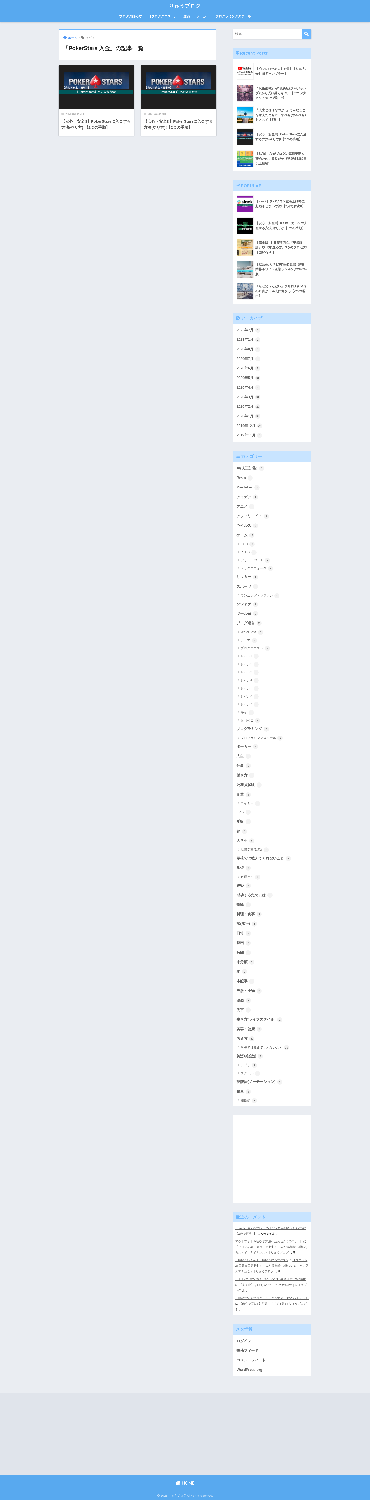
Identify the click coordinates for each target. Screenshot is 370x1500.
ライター (249, 803)
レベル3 (249, 672)
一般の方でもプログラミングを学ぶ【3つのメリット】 (272, 1298)
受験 (243, 821)
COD (247, 544)
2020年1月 (248, 416)
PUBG (247, 552)
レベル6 (249, 696)
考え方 (245, 1039)
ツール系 (246, 614)
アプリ (248, 1065)
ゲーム (245, 535)
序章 (246, 712)
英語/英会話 (249, 1056)
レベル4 (249, 680)
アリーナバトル (254, 560)
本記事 (245, 981)
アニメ (245, 506)
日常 (243, 933)
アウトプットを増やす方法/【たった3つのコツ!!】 (268, 1241)
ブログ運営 (249, 623)
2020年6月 (248, 368)
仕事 (243, 766)
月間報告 (249, 720)
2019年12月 (249, 426)
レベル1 (249, 656)
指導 (243, 905)
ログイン (244, 1341)
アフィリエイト (252, 516)
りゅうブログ (185, 6)
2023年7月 (248, 330)
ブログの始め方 (130, 16)
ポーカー (202, 16)
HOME (188, 1483)
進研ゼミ (249, 877)
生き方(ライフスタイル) (259, 1019)
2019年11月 (249, 435)
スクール (249, 1073)
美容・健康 (248, 1029)
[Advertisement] (272, 1162)
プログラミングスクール (233, 16)
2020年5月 (248, 378)
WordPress (251, 632)
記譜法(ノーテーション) (258, 1082)
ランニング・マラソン (259, 595)
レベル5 (249, 688)
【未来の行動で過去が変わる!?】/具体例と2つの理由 (270, 1279)
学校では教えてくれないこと (263, 858)
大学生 (245, 841)
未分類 (244, 962)
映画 (243, 943)
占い (243, 812)
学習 (243, 868)
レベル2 (249, 664)
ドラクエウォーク (256, 568)
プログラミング (252, 729)
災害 (243, 1010)
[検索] (306, 34)
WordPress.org (249, 1370)
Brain (244, 478)
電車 (243, 1091)
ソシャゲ (246, 604)
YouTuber (247, 487)
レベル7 (249, 704)
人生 (243, 756)
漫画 (243, 1000)
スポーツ (246, 586)
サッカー (246, 577)
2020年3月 (248, 397)
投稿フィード (247, 1350)
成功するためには (253, 895)
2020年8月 (248, 349)
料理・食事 (248, 914)
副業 (243, 794)
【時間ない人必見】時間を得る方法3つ (261, 1260)
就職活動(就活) (254, 849)
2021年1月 (248, 339)
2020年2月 (248, 406)
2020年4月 (248, 387)
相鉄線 (248, 1100)
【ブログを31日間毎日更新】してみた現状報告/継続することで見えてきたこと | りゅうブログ (271, 1265)
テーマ (248, 640)
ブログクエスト (254, 648)
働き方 (245, 775)
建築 (187, 16)
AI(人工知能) (249, 468)
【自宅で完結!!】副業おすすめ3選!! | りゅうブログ (273, 1303)
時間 (243, 952)
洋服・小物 (248, 991)
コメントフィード (251, 1360)
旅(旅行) (246, 924)
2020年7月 (248, 359)
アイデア (246, 497)
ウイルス (246, 526)
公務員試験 (248, 785)
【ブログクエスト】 (162, 16)
